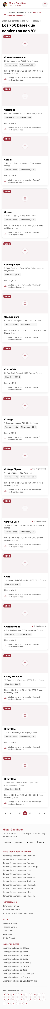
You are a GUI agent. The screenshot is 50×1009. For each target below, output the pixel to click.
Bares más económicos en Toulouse (19, 881)
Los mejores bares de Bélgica (16, 948)
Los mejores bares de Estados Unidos (20, 981)
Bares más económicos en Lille (17, 870)
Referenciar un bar (11, 906)
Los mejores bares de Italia (15, 970)
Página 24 (36, 21)
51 (40, 813)
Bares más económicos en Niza (17, 892)
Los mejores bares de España (16, 966)
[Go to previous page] (5, 813)
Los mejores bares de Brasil (15, 951)
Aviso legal (7, 934)
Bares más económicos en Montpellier (20, 885)
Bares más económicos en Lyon (17, 859)
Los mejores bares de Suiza (15, 959)
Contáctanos (8, 930)
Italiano (29, 842)
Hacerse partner (10, 927)
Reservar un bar (10, 923)
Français (7, 842)
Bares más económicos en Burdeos (19, 877)
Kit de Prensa (9, 938)
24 (25, 813)
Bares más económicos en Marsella (19, 896)
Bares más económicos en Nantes (18, 888)
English (18, 842)
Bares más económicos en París (17, 874)
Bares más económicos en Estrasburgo (20, 866)
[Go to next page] (44, 813)
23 (20, 813)
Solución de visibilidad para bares (18, 913)
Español (41, 842)
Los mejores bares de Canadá (16, 955)
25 (30, 813)
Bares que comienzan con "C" (15, 21)
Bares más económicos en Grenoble (19, 855)
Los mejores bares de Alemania (17, 962)
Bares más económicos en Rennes (18, 863)
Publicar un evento (11, 909)
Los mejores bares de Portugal (17, 977)
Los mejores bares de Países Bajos (18, 973)
